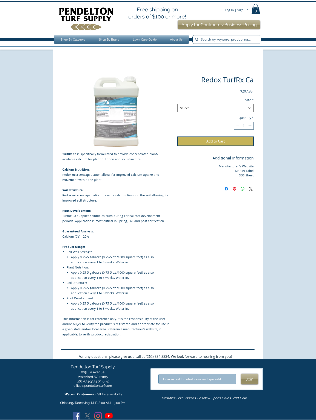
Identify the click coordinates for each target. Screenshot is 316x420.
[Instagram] (98, 416)
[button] (255, 9)
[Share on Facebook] (226, 188)
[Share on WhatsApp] (242, 188)
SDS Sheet (246, 175)
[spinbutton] (244, 125)
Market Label (244, 171)
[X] (87, 416)
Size (249, 100)
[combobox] (215, 108)
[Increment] (250, 125)
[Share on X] (250, 188)
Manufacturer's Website (236, 166)
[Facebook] (76, 416)
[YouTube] (109, 416)
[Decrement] (237, 125)
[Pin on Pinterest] (234, 188)
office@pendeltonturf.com (93, 386)
